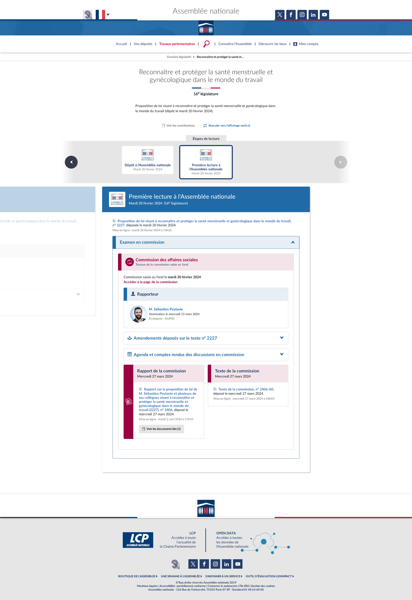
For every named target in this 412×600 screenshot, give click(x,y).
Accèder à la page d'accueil (206, 26)
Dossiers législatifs (179, 57)
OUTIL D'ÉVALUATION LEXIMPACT (269, 576)
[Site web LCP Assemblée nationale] (163, 540)
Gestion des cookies (263, 586)
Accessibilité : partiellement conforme (183, 586)
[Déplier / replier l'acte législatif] (206, 242)
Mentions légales (147, 586)
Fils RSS (244, 586)
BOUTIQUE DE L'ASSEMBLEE (136, 576)
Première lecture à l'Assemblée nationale (206, 162)
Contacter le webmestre (223, 586)
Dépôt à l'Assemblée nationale (147, 160)
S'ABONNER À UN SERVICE (222, 576)
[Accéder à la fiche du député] (165, 314)
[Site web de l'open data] (249, 540)
